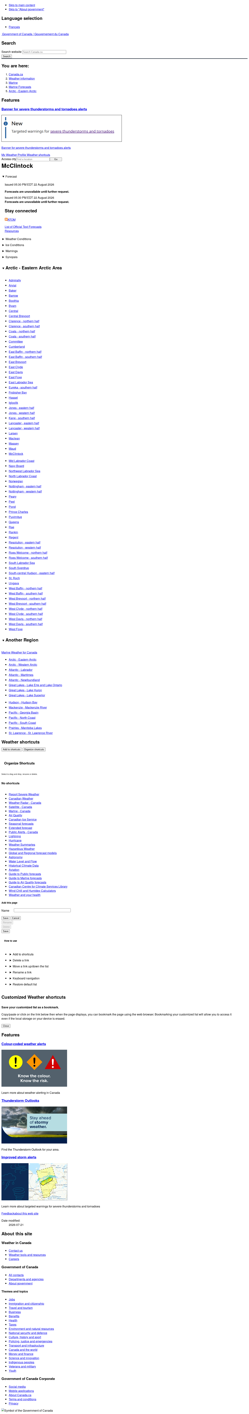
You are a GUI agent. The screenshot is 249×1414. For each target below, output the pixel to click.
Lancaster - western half (24, 428)
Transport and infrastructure (26, 1345)
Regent (13, 537)
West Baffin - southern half (26, 593)
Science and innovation (24, 1358)
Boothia (14, 301)
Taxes (12, 1324)
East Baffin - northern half (25, 352)
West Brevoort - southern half (27, 603)
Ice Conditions (14, 245)
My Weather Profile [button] (14, 155)
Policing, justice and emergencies (30, 1341)
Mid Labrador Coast (21, 461)
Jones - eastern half (21, 408)
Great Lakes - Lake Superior (27, 695)
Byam (12, 306)
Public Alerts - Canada (23, 832)
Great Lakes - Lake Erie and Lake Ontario (35, 685)
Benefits (14, 1316)
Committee (16, 341)
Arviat (12, 285)
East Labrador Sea (21, 382)
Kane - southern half (22, 418)
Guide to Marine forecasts (25, 878)
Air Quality (15, 815)
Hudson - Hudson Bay (23, 702)
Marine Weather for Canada (19, 652)
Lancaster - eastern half (24, 423)
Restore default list (25, 984)
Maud (12, 448)
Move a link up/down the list (30, 966)
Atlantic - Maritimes (21, 675)
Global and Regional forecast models (33, 853)
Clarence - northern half (24, 321)
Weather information (22, 78)
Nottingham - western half (25, 491)
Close (6, 1026)
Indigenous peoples (21, 1362)
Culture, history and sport (25, 1337)
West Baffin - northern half (25, 588)
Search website (11, 52)
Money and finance (21, 1354)
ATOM (11, 219)
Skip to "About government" (26, 9)
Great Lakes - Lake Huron (25, 690)
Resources (12, 231)
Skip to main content (22, 5)
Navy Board (16, 466)
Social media (17, 1386)
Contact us (16, 1250)
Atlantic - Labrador (20, 670)
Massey (14, 443)
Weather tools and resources (27, 1255)
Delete (6, 926)
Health (13, 1320)
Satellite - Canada (20, 807)
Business (15, 1312)
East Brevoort (17, 362)
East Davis (16, 372)
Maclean (14, 438)
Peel (12, 501)
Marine (13, 83)
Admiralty (15, 280)
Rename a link (22, 972)
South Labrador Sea (22, 563)
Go (55, 159)
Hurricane (15, 840)
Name (5, 910)
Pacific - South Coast (22, 723)
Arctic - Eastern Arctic (22, 91)
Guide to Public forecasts (25, 874)
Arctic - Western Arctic (23, 664)
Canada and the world (23, 1350)
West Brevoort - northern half (27, 598)
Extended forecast (20, 828)
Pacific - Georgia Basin (23, 712)
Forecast (11, 176)
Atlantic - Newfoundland (24, 680)
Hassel (13, 397)
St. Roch (14, 578)
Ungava (14, 583)
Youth (12, 1370)
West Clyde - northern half (25, 609)
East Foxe (15, 377)
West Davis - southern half (26, 624)
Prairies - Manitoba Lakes (25, 728)
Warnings (11, 251)
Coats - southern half (22, 336)
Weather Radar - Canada (25, 803)
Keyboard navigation (26, 978)
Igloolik (13, 403)
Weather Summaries (22, 844)
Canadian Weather (21, 798)
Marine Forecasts (20, 87)
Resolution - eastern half (24, 542)
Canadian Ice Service (23, 819)
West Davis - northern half (25, 619)
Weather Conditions (18, 239)
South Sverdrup (19, 568)
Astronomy (16, 857)
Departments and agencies (26, 1279)
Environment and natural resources (31, 1329)
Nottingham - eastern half (25, 486)
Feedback (19, 1213)
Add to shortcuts (11, 749)
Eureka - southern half (23, 387)
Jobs (12, 1299)
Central (13, 311)
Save (5, 918)
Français (14, 27)
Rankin (13, 532)
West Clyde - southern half (26, 614)
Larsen (13, 433)
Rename (7, 922)
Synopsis (11, 257)
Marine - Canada (19, 811)
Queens (14, 522)
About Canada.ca (20, 1395)
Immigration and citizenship (26, 1303)
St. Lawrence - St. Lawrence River (31, 733)
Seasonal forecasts (21, 823)
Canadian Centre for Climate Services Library (38, 886)
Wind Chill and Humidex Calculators (32, 891)
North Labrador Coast (23, 476)
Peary (12, 496)
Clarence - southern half (24, 326)
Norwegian (16, 481)
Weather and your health (24, 895)
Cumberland (17, 346)
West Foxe (16, 629)
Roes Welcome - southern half (28, 558)
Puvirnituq (15, 517)
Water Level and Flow (23, 861)
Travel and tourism (21, 1308)
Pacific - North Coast (22, 717)
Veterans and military (22, 1366)
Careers (14, 1259)
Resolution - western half (25, 547)
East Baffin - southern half (25, 357)
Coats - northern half (22, 331)
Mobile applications (21, 1391)
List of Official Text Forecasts (23, 227)
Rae (11, 527)
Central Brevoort (19, 316)
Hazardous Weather (22, 849)
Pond (12, 507)
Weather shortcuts (38, 155)
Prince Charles (18, 512)
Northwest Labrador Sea (24, 471)
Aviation (14, 870)
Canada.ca (16, 74)
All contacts (16, 1275)
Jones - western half (22, 413)
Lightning (15, 836)
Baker (12, 290)
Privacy (13, 1403)
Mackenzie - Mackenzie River (28, 707)
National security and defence (28, 1333)
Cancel (15, 918)
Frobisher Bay (18, 392)
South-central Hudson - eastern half (32, 573)
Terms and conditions (22, 1399)
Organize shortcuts (34, 749)
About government (20, 1283)
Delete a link (21, 960)
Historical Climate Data (24, 865)
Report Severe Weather (24, 794)
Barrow (13, 295)
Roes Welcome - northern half (28, 552)
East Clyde (16, 367)
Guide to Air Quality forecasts (27, 882)
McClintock (16, 454)
